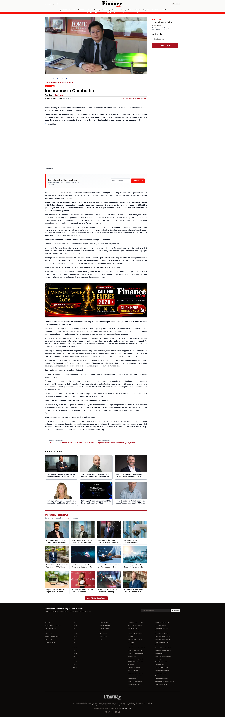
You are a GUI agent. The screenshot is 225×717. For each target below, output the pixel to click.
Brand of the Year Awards (135, 625)
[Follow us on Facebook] (112, 712)
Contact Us (48, 631)
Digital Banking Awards (134, 684)
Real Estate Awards (160, 631)
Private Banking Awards (161, 678)
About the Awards (105, 622)
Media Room (103, 636)
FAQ (101, 639)
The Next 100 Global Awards (163, 647)
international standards (78, 195)
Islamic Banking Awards (161, 628)
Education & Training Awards (135, 659)
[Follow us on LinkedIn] (116, 712)
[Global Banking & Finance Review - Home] (112, 4)
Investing (115, 10)
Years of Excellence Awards (163, 656)
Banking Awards (132, 678)
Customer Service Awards (135, 639)
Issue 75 (75, 650)
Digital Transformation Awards (136, 653)
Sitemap (124, 708)
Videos (130, 10)
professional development (63, 251)
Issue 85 (75, 622)
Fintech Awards (132, 656)
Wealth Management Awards (163, 650)
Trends (164, 10)
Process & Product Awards (162, 636)
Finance (89, 10)
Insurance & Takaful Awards (135, 673)
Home (47, 82)
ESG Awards (131, 664)
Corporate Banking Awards (135, 650)
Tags (129, 708)
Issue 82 (75, 631)
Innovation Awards (133, 670)
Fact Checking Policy (161, 673)
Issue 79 (75, 639)
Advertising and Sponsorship (52, 625)
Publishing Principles (160, 659)
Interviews (72, 10)
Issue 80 (75, 636)
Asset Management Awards (135, 622)
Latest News (48, 633)
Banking (97, 10)
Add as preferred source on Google (134, 98)
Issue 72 (75, 659)
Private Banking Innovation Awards (164, 681)
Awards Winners (104, 628)
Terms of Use (48, 639)
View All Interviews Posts (96, 598)
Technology (106, 10)
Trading (123, 10)
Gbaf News (59, 95)
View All (75, 667)
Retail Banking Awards (161, 684)
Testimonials (103, 633)
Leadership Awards (160, 625)
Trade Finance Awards (161, 645)
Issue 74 (75, 653)
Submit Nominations (105, 631)
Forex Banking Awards (134, 667)
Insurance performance (137, 202)
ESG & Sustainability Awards (135, 661)
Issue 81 (75, 633)
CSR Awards (131, 642)
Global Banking (51, 108)
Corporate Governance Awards (136, 647)
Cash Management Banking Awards (137, 631)
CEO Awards (131, 636)
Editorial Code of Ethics (161, 667)
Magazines (146, 10)
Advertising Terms (50, 642)
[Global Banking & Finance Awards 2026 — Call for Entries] (96, 300)
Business (81, 10)
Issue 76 (75, 647)
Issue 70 (75, 664)
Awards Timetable (105, 625)
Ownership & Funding (161, 661)
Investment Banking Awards (135, 675)
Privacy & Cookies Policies (52, 636)
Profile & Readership (50, 628)
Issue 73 (75, 656)
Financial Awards (159, 675)
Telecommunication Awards (162, 639)
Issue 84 (75, 625)
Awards (138, 10)
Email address (144, 608)
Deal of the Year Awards (134, 645)
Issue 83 (75, 628)
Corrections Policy (160, 664)
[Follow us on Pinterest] (106, 712)
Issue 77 (75, 645)
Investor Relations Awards (162, 622)
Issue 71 (75, 661)
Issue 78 (75, 642)
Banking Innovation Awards (135, 681)
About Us (47, 622)
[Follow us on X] (119, 712)
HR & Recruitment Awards (162, 642)
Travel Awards (159, 653)
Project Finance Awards (161, 633)
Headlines (155, 10)
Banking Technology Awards (135, 633)
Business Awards (132, 628)
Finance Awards (132, 687)
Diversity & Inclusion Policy (162, 670)
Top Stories (62, 10)
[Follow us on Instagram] (109, 712)
